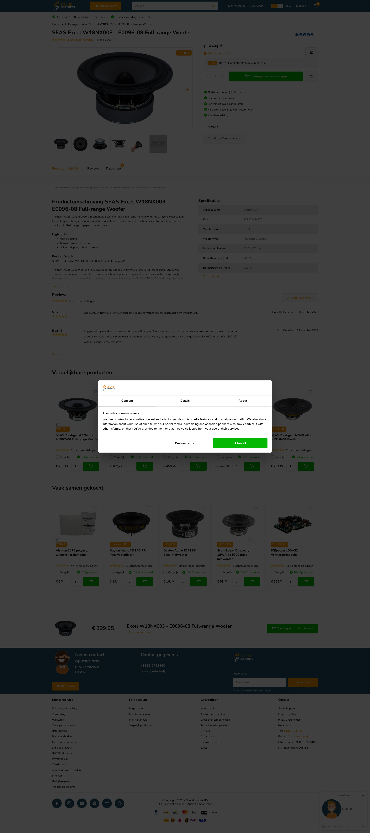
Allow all (240, 443)
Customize (182, 443)
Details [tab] (185, 400)
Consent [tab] (127, 400)
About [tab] (243, 400)
